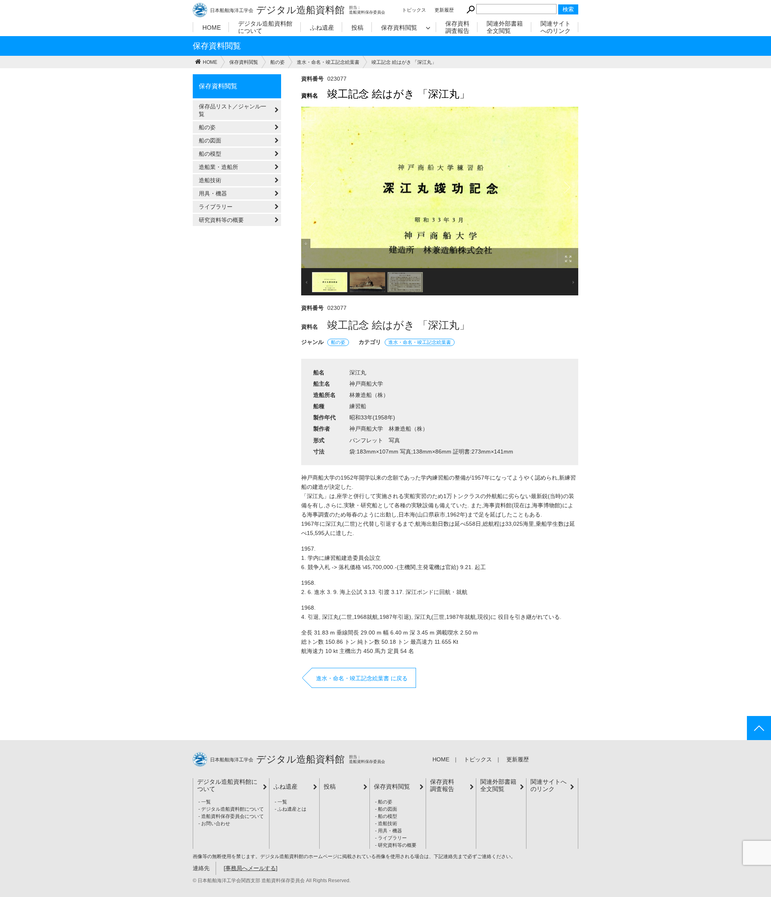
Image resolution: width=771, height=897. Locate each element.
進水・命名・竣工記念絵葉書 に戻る (362, 678)
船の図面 (210, 140)
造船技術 (210, 180)
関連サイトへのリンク (556, 27)
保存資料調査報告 (457, 27)
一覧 (206, 802)
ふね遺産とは (291, 809)
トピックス (414, 10)
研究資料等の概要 (221, 220)
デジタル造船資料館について (265, 27)
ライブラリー (216, 206)
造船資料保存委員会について (232, 816)
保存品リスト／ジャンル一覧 (232, 110)
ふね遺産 (322, 27)
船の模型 (210, 154)
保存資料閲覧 (399, 27)
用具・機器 (213, 193)
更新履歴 (444, 10)
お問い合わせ (215, 823)
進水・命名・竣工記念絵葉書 (419, 342)
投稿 (357, 27)
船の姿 (207, 127)
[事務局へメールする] (250, 868)
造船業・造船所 (218, 167)
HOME (211, 27)
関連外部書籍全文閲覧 (505, 27)
